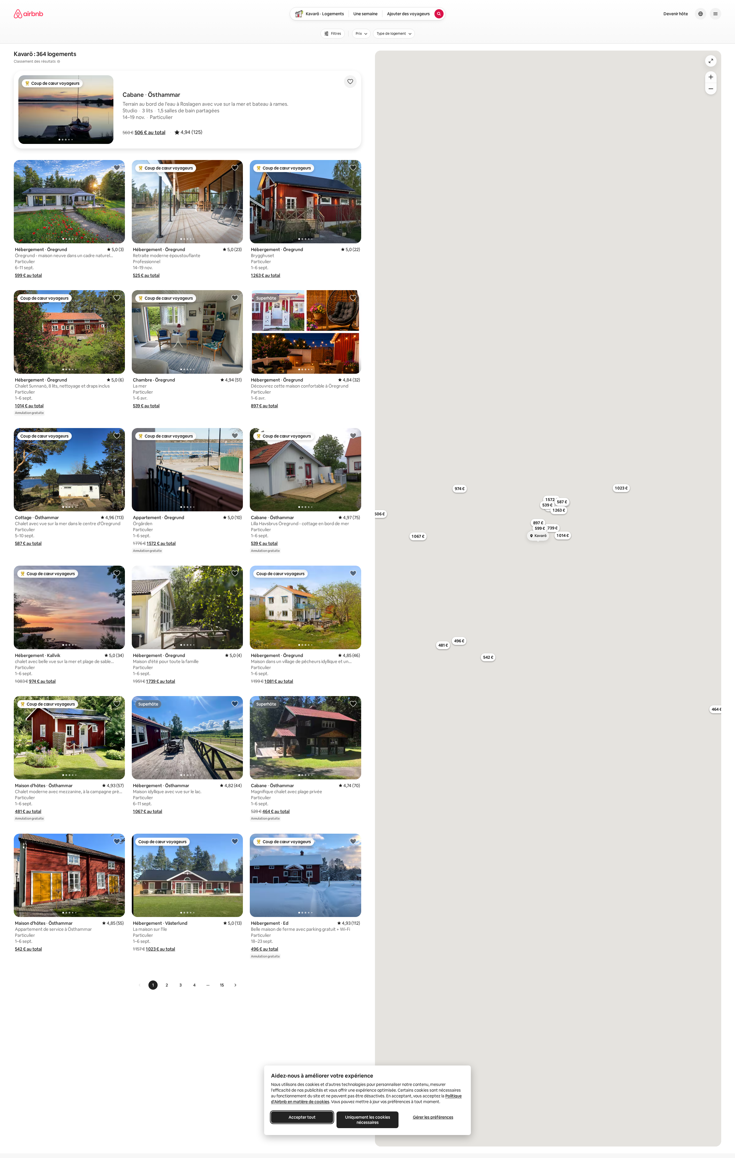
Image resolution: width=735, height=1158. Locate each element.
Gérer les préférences (433, 1117)
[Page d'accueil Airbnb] (28, 13)
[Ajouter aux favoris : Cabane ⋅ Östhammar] (353, 435)
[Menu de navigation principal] (715, 14)
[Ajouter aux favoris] (350, 81)
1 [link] (153, 985)
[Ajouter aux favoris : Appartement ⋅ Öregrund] (234, 435)
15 (222, 985)
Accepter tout (302, 1117)
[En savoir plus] (58, 61)
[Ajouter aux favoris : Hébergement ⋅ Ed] (353, 841)
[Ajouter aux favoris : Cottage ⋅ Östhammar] (116, 435)
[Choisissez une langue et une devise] (700, 14)
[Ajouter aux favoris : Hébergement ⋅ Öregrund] (116, 167)
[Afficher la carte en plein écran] (711, 61)
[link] (140, 985)
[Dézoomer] (711, 77)
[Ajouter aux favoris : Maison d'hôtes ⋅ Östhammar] (116, 703)
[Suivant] (235, 985)
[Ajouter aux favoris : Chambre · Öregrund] (234, 297)
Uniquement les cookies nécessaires (367, 1120)
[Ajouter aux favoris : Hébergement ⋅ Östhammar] (234, 703)
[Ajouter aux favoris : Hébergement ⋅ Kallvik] (116, 573)
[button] (150, 132)
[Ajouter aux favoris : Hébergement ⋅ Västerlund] (234, 841)
